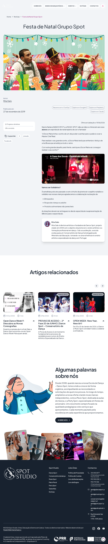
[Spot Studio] (8, 6)
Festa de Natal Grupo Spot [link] (32, 17)
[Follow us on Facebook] (98, 528)
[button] (103, 6)
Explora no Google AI (79, 107)
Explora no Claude (97, 111)
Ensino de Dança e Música (54, 6)
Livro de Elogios (73, 482)
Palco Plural (53, 482)
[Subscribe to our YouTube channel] (104, 528)
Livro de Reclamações (75, 479)
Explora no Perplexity (96, 107)
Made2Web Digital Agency (12, 530)
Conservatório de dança (57, 476)
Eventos (71, 6)
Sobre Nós (52, 489)
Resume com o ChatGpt (61, 107)
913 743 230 (95, 479)
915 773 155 (95, 482)
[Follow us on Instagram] (93, 528)
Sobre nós (37, 6)
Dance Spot (53, 473)
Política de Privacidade (76, 473)
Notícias (83, 6)
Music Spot (53, 479)
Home (9, 17)
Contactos (94, 6)
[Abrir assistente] (103, 539)
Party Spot (52, 485)
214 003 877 (95, 473)
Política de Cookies (75, 476)
